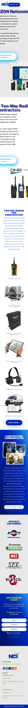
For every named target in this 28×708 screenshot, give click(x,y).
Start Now (13, 422)
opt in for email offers (15, 633)
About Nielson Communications (11, 664)
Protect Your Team (13, 507)
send (17, 636)
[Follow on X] (10, 668)
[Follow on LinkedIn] (7, 668)
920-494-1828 (6, 678)
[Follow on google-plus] (15, 668)
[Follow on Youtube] (12, 668)
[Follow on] (18, 668)
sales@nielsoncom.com (14, 612)
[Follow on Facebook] (4, 668)
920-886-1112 (6, 693)
